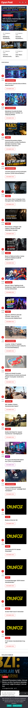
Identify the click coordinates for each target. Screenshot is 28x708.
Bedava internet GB (11, 520)
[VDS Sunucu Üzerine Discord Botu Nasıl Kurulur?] (15, 72)
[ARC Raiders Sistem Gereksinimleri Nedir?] (15, 393)
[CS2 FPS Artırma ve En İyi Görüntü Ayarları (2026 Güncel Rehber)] (7, 45)
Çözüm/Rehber (8, 15)
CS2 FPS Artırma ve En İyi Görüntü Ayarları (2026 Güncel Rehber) (15, 172)
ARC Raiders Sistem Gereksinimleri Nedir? (12, 405)
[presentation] (1, 676)
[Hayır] (26, 702)
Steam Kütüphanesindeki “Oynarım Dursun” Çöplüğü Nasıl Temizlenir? (15, 489)
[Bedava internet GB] (15, 507)
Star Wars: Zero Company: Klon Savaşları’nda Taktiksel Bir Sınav (15, 200)
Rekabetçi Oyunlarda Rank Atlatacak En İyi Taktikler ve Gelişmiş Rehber (13, 112)
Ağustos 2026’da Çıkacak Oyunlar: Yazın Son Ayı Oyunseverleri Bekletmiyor (13, 316)
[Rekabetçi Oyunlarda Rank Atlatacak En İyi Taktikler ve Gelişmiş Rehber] (7, 27)
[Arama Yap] (20, 2)
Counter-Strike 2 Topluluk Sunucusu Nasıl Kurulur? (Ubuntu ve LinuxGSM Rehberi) (15, 345)
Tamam (9, 705)
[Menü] (25, 2)
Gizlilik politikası (17, 705)
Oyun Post (7, 2)
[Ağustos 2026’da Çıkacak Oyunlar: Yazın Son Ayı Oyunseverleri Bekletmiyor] (15, 303)
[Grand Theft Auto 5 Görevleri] (15, 598)
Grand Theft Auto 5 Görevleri (14, 612)
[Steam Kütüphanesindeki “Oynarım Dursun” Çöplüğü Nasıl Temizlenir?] (15, 475)
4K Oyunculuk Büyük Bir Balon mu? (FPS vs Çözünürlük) (14, 460)
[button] (19, 693)
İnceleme (8, 282)
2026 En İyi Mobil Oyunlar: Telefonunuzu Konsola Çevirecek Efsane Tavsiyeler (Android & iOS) (15, 376)
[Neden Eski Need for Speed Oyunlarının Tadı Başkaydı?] (15, 420)
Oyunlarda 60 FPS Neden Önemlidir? (13, 550)
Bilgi (7, 456)
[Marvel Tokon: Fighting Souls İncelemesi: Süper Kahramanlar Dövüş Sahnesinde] (15, 274)
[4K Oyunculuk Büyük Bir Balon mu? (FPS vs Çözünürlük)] (15, 448)
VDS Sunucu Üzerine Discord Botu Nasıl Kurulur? (13, 20)
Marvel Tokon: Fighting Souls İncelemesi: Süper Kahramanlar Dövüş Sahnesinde (15, 287)
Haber (8, 137)
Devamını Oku (10, 88)
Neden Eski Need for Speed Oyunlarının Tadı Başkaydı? (13, 433)
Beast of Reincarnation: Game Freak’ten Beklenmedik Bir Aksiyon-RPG (14, 257)
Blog (7, 517)
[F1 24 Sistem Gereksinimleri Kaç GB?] (15, 628)
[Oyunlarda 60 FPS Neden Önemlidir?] (15, 536)
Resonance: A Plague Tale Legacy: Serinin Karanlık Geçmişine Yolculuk (13, 228)
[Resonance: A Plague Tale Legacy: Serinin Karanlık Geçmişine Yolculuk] (15, 215)
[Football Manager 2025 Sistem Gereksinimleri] (15, 567)
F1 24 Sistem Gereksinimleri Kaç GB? (15, 642)
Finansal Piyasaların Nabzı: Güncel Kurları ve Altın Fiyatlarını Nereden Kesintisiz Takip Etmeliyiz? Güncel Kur (15, 143)
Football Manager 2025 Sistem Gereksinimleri (15, 581)
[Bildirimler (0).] (22, 2)
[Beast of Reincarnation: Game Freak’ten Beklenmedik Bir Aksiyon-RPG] (15, 244)
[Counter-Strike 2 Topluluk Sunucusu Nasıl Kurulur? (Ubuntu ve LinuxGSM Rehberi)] (15, 332)
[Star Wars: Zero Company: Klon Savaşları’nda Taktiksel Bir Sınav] (20, 45)
